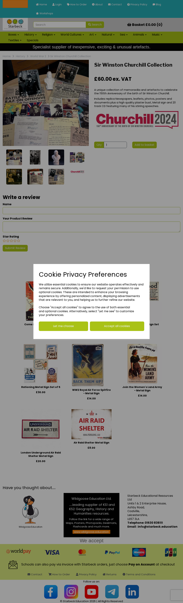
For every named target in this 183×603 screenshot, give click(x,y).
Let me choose (63, 326)
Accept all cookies (117, 326)
